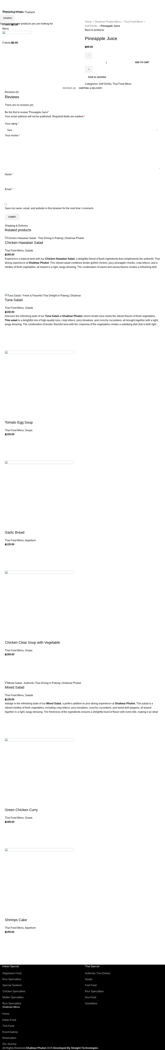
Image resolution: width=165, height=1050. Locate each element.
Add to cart (142, 62)
